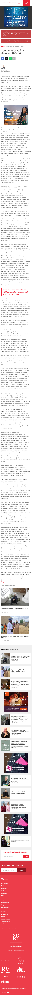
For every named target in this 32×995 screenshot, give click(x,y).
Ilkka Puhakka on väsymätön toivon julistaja (15, 41)
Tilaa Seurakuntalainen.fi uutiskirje (15, 852)
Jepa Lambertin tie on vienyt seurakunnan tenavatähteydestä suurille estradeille (20, 731)
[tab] (5, 649)
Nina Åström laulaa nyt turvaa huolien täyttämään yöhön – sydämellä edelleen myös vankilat (15, 33)
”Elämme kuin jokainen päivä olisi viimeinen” (20, 840)
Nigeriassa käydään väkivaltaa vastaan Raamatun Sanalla (15, 637)
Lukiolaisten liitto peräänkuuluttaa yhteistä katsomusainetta (20, 792)
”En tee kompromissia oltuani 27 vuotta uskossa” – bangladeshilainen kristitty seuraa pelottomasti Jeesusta (20, 684)
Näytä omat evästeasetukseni (9, 928)
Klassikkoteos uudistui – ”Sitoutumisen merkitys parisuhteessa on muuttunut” (19, 805)
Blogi (3, 46)
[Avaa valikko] (19, 2)
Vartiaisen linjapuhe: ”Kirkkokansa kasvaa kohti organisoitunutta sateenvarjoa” (14, 609)
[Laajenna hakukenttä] (26, 3)
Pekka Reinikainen (5, 71)
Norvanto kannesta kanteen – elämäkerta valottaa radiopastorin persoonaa (20, 780)
